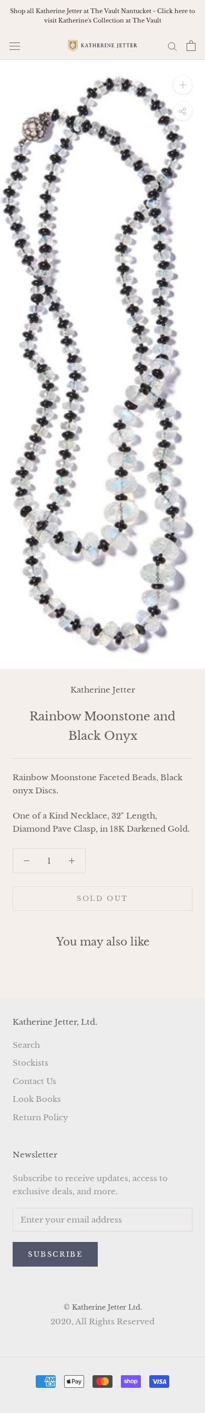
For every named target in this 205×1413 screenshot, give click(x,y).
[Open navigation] (14, 45)
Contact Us (34, 1081)
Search (26, 1045)
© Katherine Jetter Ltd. (103, 1307)
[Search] (172, 46)
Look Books (37, 1099)
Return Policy (40, 1117)
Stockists (30, 1063)
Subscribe (55, 1254)
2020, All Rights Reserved (102, 1321)
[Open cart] (191, 45)
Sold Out (102, 898)
